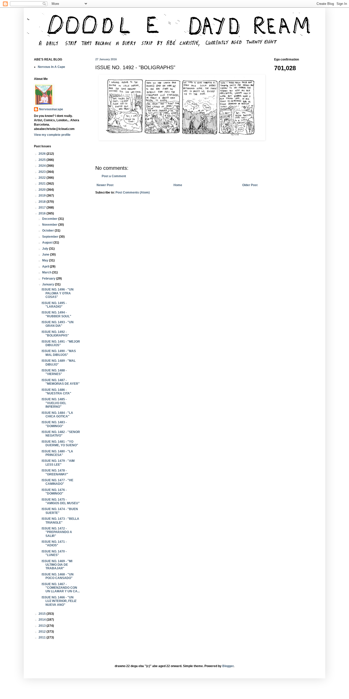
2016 (42, 213)
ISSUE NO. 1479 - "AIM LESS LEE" (58, 462)
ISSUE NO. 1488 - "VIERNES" (54, 372)
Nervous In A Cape (51, 67)
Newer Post (105, 185)
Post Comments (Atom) (132, 192)
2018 (42, 201)
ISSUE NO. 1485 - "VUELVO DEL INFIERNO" (54, 402)
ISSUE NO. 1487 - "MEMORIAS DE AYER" (61, 381)
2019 (42, 195)
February (49, 278)
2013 (42, 626)
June (46, 254)
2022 (42, 177)
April (46, 266)
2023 (42, 172)
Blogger (228, 666)
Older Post (250, 185)
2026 (42, 153)
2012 (42, 631)
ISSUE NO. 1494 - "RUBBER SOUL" (56, 314)
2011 (42, 637)
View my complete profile (52, 135)
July (45, 248)
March (47, 272)
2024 (42, 165)
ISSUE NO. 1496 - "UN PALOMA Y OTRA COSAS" (58, 293)
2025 (42, 160)
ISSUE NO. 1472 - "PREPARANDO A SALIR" (57, 532)
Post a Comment (114, 176)
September (50, 236)
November (50, 224)
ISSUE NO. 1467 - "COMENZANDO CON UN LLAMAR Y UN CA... (61, 587)
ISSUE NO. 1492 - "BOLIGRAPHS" (55, 333)
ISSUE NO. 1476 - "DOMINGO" (54, 491)
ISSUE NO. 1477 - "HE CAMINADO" (57, 482)
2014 (42, 619)
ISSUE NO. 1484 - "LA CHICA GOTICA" (57, 414)
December (50, 219)
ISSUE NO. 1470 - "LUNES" (54, 553)
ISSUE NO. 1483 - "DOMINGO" (54, 424)
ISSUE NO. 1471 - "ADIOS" (54, 543)
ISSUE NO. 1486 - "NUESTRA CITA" (56, 391)
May (45, 260)
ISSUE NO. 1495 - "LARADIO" (54, 304)
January (48, 284)
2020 (42, 189)
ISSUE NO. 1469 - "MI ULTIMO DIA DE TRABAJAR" (57, 564)
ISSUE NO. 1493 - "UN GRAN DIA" (58, 324)
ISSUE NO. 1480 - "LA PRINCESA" (57, 453)
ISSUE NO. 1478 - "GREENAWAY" (55, 472)
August (47, 242)
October (48, 230)
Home (177, 185)
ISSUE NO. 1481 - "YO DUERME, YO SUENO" (60, 443)
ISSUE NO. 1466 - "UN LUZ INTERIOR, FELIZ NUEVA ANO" (59, 601)
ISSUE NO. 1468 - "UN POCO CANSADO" (58, 576)
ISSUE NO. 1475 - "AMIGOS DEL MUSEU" (61, 501)
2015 (42, 614)
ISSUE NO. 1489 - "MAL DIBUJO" (59, 362)
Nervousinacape (51, 109)
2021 (42, 183)
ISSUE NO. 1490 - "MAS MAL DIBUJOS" (59, 352)
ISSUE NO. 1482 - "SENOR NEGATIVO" (61, 433)
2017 (42, 207)
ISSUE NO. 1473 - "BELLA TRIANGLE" (60, 520)
